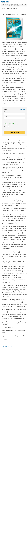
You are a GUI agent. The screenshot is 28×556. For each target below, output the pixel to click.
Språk (5, 116)
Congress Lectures (12, 8)
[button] (14, 28)
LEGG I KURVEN (14, 132)
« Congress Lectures (9, 346)
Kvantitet (6, 112)
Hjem (3, 8)
